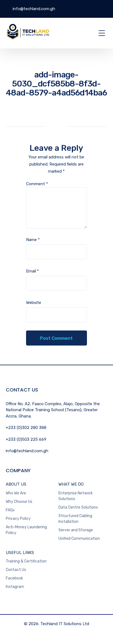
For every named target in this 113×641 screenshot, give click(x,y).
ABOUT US (16, 484)
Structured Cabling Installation (75, 519)
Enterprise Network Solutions (75, 496)
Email (32, 271)
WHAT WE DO (71, 484)
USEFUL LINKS (20, 552)
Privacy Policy (18, 518)
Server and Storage (75, 530)
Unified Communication (79, 538)
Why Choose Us (19, 501)
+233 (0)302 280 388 (26, 427)
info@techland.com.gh (33, 8)
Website (33, 302)
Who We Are (16, 493)
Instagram (15, 586)
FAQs (10, 510)
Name (33, 239)
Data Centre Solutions (78, 507)
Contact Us (16, 569)
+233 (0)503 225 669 (26, 439)
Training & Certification (26, 561)
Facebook (14, 578)
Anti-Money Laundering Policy (26, 530)
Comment (37, 183)
